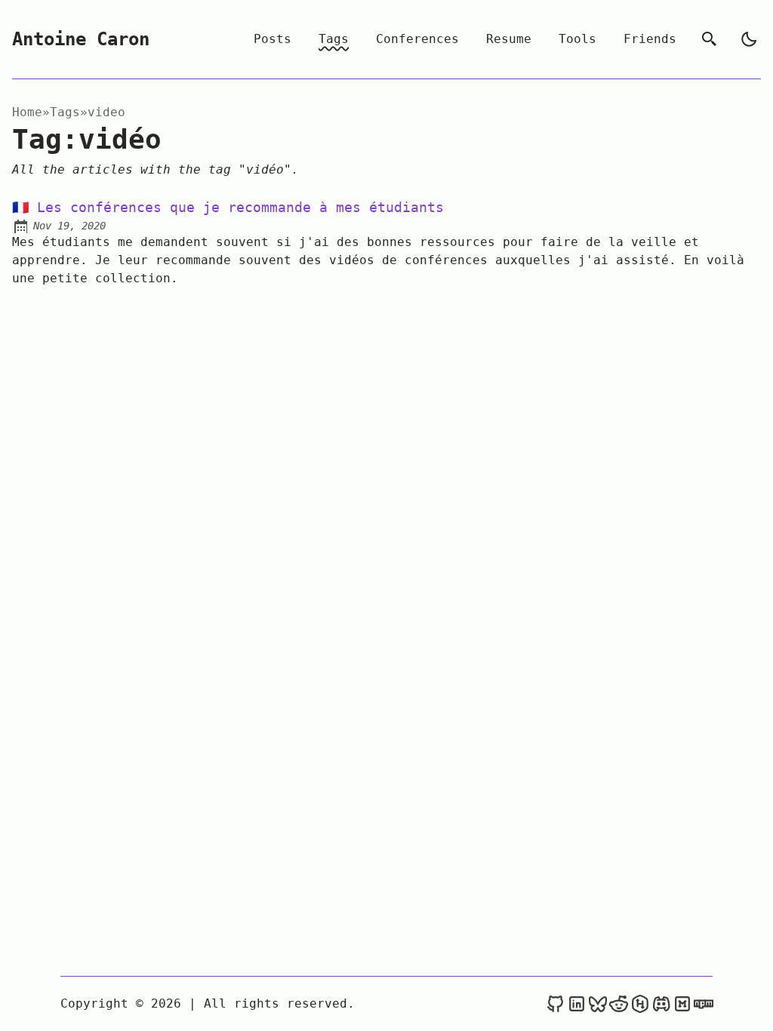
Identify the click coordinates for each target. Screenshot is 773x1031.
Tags (334, 39)
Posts (272, 39)
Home (27, 112)
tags (65, 112)
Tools (577, 39)
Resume (508, 39)
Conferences (417, 39)
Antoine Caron (80, 39)
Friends (650, 39)
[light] (749, 39)
